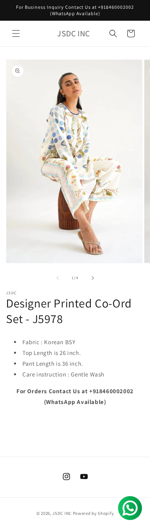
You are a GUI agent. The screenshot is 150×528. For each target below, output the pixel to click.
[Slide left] (57, 278)
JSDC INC (62, 513)
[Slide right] (93, 278)
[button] (16, 33)
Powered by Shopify (93, 513)
